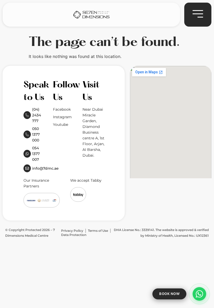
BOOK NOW (169, 294)
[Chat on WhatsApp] (199, 294)
